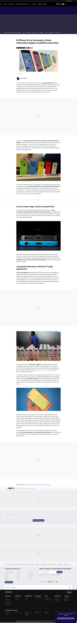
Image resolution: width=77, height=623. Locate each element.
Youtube (63, 4)
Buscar (70, 587)
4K (54, 32)
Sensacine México (28, 612)
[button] (24, 78)
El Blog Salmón (67, 597)
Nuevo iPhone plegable (52, 564)
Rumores (7, 576)
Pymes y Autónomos (66, 600)
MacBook (7, 579)
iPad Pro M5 (43, 564)
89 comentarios (21, 47)
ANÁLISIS (34, 4)
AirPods (6, 574)
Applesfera (7, 601)
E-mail (32, 48)
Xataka (6, 597)
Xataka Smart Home (9, 602)
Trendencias (57, 597)
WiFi (33, 32)
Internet (50, 32)
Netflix (37, 32)
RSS (54, 581)
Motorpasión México (47, 613)
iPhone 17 (19, 579)
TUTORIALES (11, 4)
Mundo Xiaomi (7, 604)
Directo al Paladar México (38, 613)
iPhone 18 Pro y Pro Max (18, 564)
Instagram (61, 4)
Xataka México (8, 612)
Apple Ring (60, 564)
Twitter (65, 4)
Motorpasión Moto (48, 599)
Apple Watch (30, 574)
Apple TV (41, 32)
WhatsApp (30, 576)
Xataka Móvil (7, 599)
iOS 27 (24, 32)
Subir (68, 592)
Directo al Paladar (38, 597)
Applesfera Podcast (9, 572)
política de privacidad (56, 574)
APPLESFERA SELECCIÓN (22, 4)
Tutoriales (19, 572)
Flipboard (58, 4)
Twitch (56, 4)
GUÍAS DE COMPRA (42, 4)
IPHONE (5, 4)
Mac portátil (30, 572)
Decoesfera (57, 599)
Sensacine (27, 597)
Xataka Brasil (7, 613)
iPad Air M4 (27, 564)
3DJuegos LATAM (18, 612)
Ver (39, 520)
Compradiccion (57, 601)
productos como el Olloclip (43, 370)
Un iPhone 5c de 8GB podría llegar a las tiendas (38, 484)
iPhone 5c (33, 488)
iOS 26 (29, 579)
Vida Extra (17, 599)
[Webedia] (69, 1)
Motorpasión (47, 597)
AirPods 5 (37, 564)
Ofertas (18, 576)
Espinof (26, 599)
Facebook (26, 48)
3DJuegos (17, 597)
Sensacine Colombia (27, 614)
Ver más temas (8, 582)
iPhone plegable (18, 32)
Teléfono (58, 32)
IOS (30, 4)
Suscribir (59, 572)
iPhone (46, 32)
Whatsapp (28, 32)
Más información (47, 621)
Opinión (27, 488)
